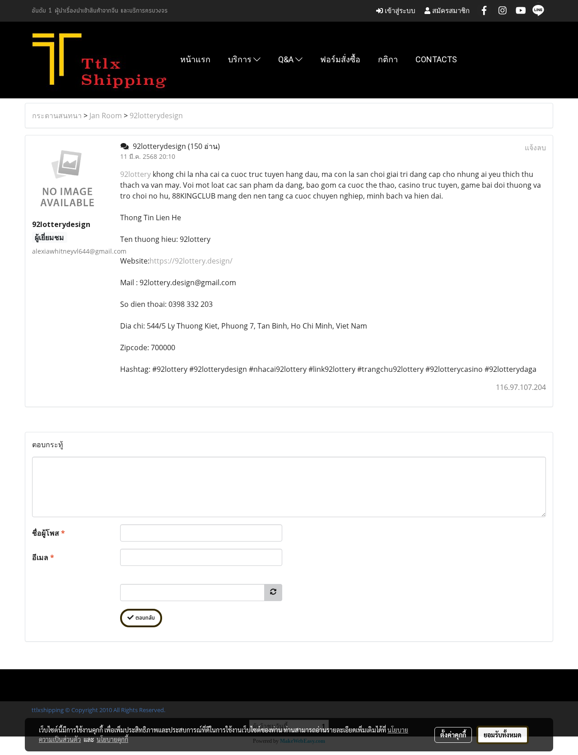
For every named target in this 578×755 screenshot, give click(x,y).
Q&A (286, 59)
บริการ (240, 59)
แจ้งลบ (535, 148)
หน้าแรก (195, 59)
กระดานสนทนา (57, 115)
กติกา (388, 59)
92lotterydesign (156, 115)
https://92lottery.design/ (191, 261)
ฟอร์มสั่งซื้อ (340, 59)
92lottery (135, 174)
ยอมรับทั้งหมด (503, 735)
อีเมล (43, 557)
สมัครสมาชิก (450, 10)
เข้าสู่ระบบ (399, 10)
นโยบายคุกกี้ (112, 739)
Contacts (436, 59)
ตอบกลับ (144, 618)
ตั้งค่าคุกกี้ (453, 735)
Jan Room (105, 115)
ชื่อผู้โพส (48, 533)
